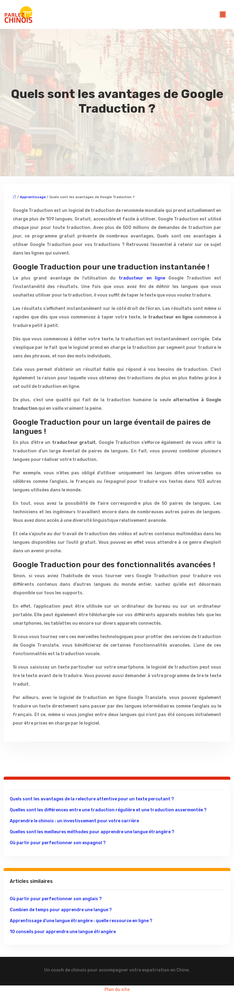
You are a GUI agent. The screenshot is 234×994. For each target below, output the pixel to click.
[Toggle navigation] (222, 14)
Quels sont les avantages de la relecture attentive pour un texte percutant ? (92, 799)
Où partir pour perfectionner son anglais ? (56, 898)
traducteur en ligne (142, 278)
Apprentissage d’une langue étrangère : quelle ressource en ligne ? (81, 920)
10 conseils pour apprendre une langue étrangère (63, 931)
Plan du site (117, 989)
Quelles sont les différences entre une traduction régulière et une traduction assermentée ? (108, 810)
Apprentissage (33, 197)
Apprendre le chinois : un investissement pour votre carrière (74, 821)
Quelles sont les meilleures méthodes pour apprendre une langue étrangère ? (92, 831)
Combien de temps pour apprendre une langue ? (61, 909)
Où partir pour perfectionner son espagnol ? (58, 842)
